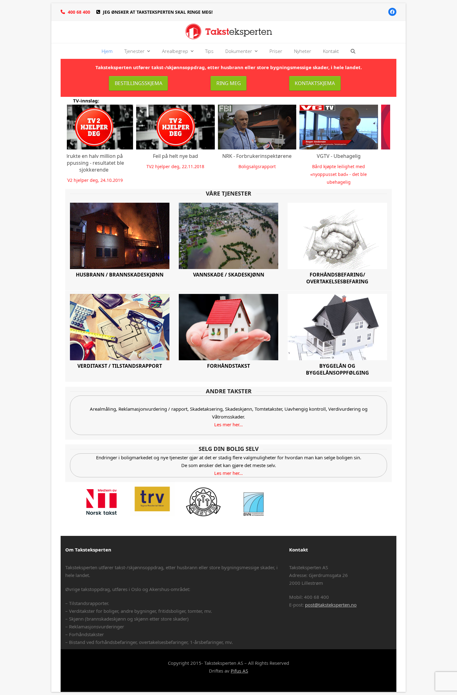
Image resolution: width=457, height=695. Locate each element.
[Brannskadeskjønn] (119, 235)
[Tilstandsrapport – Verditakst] (119, 326)
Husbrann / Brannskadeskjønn (120, 274)
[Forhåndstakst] (228, 326)
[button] (353, 51)
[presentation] (59, 145)
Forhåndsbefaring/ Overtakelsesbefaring (337, 278)
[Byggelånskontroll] (337, 326)
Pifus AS (239, 671)
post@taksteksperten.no (331, 605)
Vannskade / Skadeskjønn (228, 274)
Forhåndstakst (228, 365)
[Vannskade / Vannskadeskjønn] (228, 236)
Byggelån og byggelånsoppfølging (337, 369)
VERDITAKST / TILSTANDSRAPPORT (119, 365)
